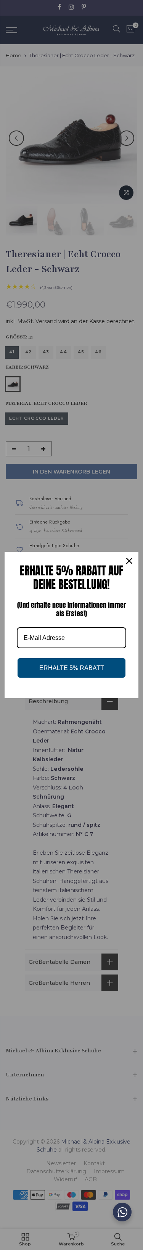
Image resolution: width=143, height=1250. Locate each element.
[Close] (129, 561)
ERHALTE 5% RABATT (71, 668)
